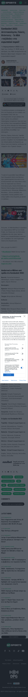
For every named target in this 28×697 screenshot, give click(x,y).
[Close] (24, 316)
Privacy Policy (22, 380)
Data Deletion (5, 380)
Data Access (14, 380)
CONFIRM (8, 374)
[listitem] (14, 345)
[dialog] (14, 348)
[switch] (22, 348)
